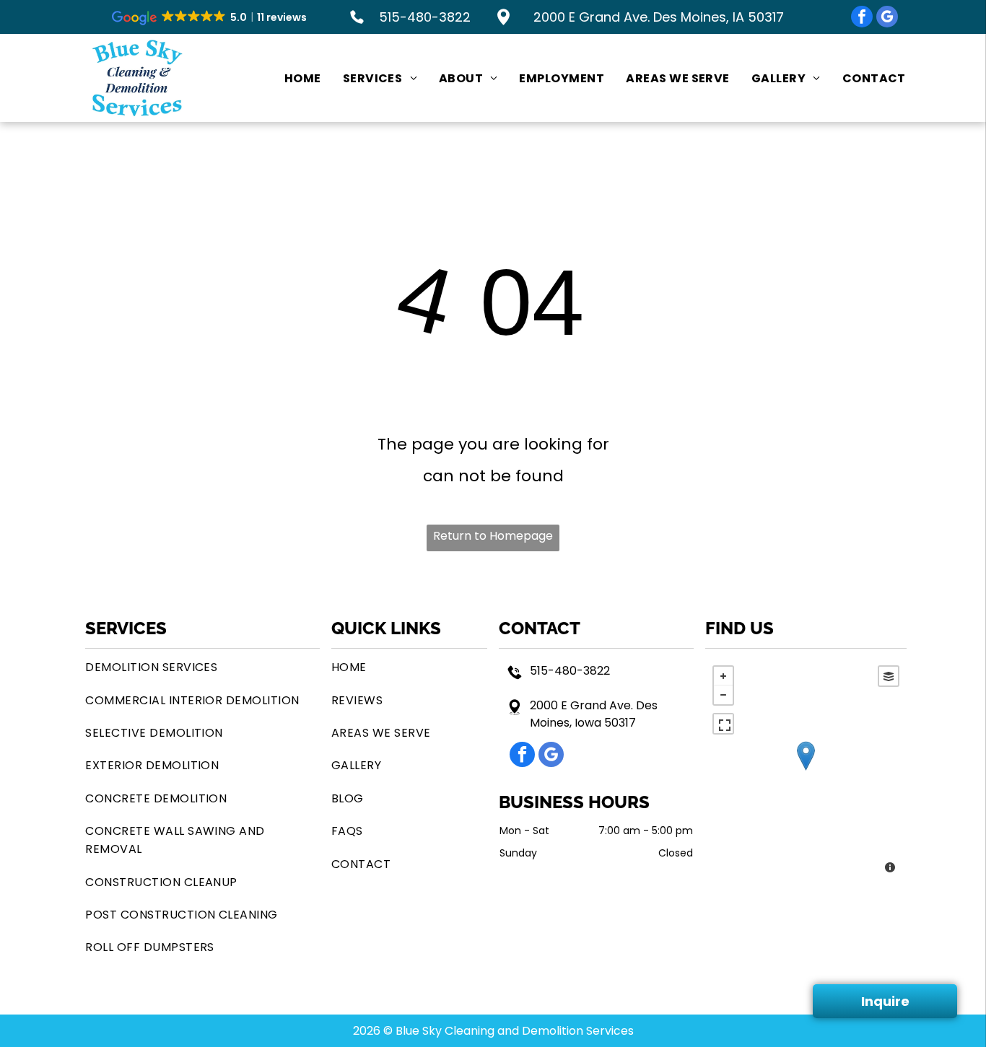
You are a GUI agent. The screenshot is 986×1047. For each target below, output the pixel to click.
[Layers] (888, 676)
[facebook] (862, 18)
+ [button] (723, 676)
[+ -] (805, 771)
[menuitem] (292, 78)
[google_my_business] (887, 18)
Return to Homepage (493, 535)
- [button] (723, 694)
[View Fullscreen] (723, 723)
